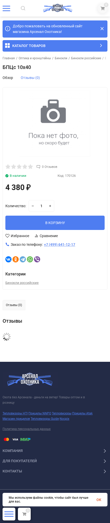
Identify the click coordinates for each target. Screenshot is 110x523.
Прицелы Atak (82, 413)
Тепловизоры (61, 413)
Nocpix (64, 419)
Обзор (8, 77)
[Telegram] (23, 259)
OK (98, 500)
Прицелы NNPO (39, 413)
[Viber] (37, 259)
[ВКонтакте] (8, 259)
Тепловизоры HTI (15, 413)
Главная (9, 58)
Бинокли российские (86, 58)
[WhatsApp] (30, 259)
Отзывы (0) (30, 77)
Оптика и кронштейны (35, 58)
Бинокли (61, 58)
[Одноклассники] (16, 259)
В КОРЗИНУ (55, 223)
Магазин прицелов (16, 419)
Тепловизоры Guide (45, 419)
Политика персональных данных (27, 429)
